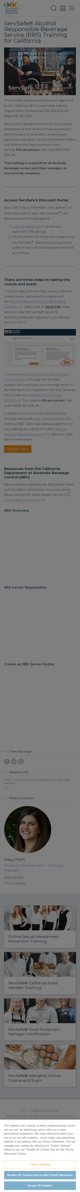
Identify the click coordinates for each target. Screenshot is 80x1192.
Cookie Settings (40, 1164)
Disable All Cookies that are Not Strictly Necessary (40, 1175)
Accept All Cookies (40, 1185)
